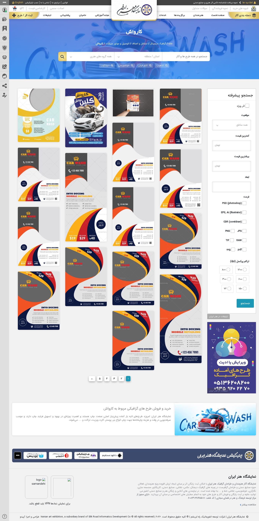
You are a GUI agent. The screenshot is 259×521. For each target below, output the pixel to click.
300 (224, 279)
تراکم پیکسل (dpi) (239, 261)
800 (224, 270)
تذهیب (160, 65)
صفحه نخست (217, 15)
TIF (228, 240)
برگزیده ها (179, 15)
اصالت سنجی (57, 8)
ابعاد (247, 177)
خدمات (162, 15)
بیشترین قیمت (241, 156)
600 (241, 279)
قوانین (65, 2)
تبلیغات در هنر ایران (218, 316)
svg (229, 250)
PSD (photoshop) (232, 203)
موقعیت (245, 115)
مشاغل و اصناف (140, 44)
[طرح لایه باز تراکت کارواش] (86, 118)
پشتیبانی (65, 15)
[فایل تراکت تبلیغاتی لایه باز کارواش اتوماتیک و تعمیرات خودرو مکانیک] (133, 103)
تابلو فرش (143, 65)
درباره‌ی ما (56, 2)
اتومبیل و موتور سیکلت (117, 44)
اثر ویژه (241, 106)
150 (241, 289)
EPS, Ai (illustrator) (232, 212)
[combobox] (138, 56)
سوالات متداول (199, 8)
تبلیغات (47, 15)
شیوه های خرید (240, 8)
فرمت (246, 197)
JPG (240, 231)
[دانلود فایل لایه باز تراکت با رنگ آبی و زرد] (39, 115)
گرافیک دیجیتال (158, 44)
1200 (240, 270)
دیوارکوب (105, 65)
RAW (239, 240)
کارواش (134, 32)
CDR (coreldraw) (233, 222)
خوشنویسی (124, 65)
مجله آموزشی (102, 15)
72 (225, 289)
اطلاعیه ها (248, 3)
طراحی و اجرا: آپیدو (29, 517)
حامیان (82, 15)
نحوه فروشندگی (220, 8)
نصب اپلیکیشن (31, 2)
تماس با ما (44, 2)
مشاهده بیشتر (249, 505)
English (19, 3)
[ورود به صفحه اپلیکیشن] (17, 455)
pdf (240, 250)
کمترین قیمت (242, 136)
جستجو (245, 303)
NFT (22, 8)
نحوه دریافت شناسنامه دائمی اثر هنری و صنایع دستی (215, 2)
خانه (170, 44)
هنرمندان (198, 15)
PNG (228, 231)
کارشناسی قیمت (37, 8)
